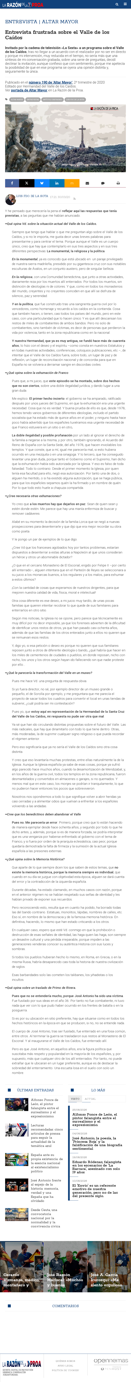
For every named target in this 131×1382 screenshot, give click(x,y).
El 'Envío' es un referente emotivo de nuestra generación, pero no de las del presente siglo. (95, 1190)
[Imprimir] (118, 183)
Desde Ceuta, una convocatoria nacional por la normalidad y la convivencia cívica (45, 1218)
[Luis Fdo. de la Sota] (10, 199)
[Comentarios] (103, 183)
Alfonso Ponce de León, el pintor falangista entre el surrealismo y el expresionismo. (45, 1108)
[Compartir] (12, 183)
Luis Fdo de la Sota (75, 99)
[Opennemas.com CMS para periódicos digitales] (111, 1364)
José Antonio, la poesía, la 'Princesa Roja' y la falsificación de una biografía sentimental (97, 1143)
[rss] (74, 199)
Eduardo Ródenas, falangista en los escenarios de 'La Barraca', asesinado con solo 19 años (96, 1167)
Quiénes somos (65, 1361)
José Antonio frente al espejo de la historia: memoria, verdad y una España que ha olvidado (46, 1190)
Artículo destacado (52, 99)
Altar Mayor (17, 99)
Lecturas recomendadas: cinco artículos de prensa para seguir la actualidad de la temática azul (47, 1135)
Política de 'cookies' (65, 1370)
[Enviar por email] (87, 183)
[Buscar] (117, 4)
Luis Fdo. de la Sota (32, 196)
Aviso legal (65, 1365)
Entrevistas (33, 99)
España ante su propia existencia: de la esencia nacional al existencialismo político (47, 1163)
